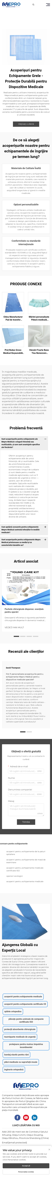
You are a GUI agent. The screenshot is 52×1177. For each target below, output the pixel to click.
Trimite (26, 822)
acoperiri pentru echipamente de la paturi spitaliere (25, 852)
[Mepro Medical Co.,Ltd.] (11, 4)
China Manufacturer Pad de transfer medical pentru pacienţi (13, 318)
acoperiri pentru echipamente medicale (24, 881)
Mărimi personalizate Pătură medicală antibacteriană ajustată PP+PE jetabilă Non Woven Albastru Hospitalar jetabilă (39, 318)
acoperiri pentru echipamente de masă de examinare (25, 861)
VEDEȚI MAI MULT (14, 627)
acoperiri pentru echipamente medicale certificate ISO (24, 869)
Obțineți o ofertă (26, 124)
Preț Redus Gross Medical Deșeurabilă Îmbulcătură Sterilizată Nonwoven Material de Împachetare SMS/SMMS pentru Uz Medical (13, 352)
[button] (16, 636)
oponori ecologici (14, 876)
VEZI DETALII (13, 303)
